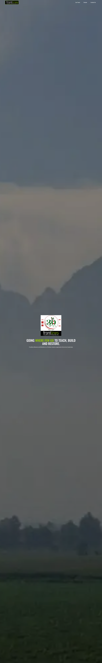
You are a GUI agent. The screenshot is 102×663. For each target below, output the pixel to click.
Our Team (77, 2)
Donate (85, 2)
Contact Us (93, 2)
